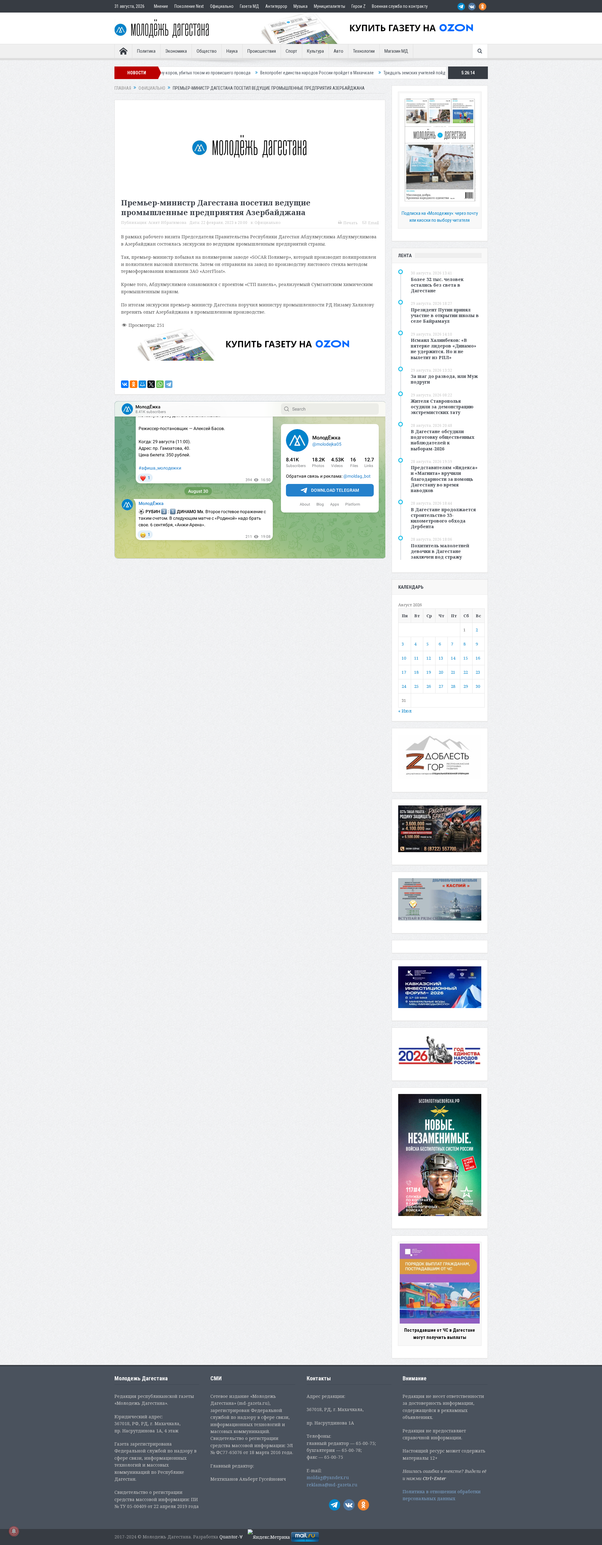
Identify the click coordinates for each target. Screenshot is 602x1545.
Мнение (161, 6)
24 (404, 686)
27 (441, 686)
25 (416, 686)
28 (453, 686)
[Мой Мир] (142, 384)
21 (453, 672)
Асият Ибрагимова (167, 222)
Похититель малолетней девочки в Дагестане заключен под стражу (440, 551)
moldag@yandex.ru (328, 1477)
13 (441, 658)
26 (428, 686)
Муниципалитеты (329, 6)
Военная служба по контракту (400, 6)
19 (428, 672)
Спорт (291, 51)
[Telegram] (168, 384)
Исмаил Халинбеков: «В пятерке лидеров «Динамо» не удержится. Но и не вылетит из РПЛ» (443, 348)
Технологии (364, 51)
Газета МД (249, 6)
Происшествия (261, 51)
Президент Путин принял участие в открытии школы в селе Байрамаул (445, 315)
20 (441, 672)
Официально (222, 6)
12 (428, 658)
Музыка (300, 6)
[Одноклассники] (133, 384)
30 (478, 686)
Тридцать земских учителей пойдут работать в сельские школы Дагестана (363, 72)
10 (404, 658)
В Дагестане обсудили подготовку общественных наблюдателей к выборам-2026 (442, 440)
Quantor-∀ (231, 1537)
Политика (146, 51)
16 (478, 658)
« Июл (405, 711)
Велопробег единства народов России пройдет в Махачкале (227, 72)
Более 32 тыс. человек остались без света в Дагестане (437, 285)
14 (453, 658)
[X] (151, 384)
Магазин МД (396, 51)
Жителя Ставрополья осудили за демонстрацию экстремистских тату (442, 406)
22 (465, 672)
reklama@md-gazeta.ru (332, 1485)
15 (465, 658)
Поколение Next (189, 6)
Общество (207, 51)
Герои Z (358, 6)
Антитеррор (276, 6)
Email (373, 223)
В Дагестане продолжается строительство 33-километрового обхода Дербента (443, 518)
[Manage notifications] (14, 1531)
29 (465, 686)
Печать (350, 223)
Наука (232, 51)
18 (416, 672)
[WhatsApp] (160, 384)
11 (416, 658)
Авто (338, 51)
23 (478, 672)
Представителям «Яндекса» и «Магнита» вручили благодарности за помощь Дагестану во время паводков (444, 479)
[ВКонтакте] (125, 384)
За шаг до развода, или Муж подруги (444, 379)
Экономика (176, 51)
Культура (315, 51)
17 (404, 672)
